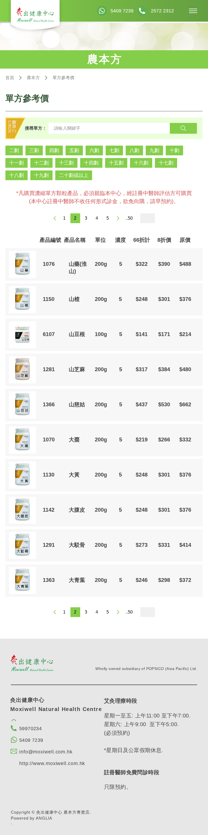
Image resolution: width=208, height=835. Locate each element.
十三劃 (66, 163)
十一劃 (16, 163)
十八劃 (16, 175)
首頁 (9, 77)
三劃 (34, 150)
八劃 (134, 150)
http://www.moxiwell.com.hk (52, 763)
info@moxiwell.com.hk (46, 751)
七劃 (114, 150)
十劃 (174, 150)
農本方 (33, 77)
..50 (129, 218)
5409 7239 (31, 740)
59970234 (30, 728)
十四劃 (91, 163)
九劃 (154, 150)
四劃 (54, 150)
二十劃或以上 (73, 175)
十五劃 (116, 163)
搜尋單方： (36, 128)
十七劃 (166, 163)
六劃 (94, 150)
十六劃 (141, 163)
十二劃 (41, 163)
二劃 (14, 150)
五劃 (74, 150)
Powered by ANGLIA (31, 818)
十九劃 (41, 175)
